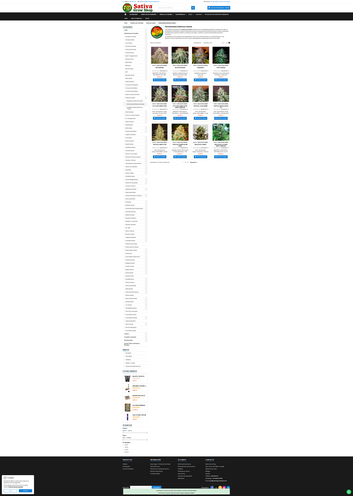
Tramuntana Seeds (131, 318)
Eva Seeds (129, 138)
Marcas (126, 350)
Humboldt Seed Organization (134, 208)
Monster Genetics (131, 218)
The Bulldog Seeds (131, 308)
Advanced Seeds (131, 46)
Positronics (129, 253)
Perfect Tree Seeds (131, 244)
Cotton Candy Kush (159, 106)
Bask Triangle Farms (132, 56)
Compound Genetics (132, 85)
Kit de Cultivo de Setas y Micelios (217, 14)
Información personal (184, 464)
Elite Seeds (129, 128)
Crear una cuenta (225, 1)
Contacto (209, 460)
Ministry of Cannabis (132, 221)
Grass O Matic (130, 173)
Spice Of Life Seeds (131, 298)
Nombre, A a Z (214, 43)
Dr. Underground (131, 118)
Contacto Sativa (155, 474)
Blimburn (128, 65)
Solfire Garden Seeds (132, 292)
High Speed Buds (131, 192)
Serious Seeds (130, 282)
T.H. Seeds (129, 305)
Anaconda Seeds (131, 49)
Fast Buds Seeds (130, 147)
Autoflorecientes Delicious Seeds (134, 108)
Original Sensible (131, 237)
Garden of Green (131, 160)
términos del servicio (156, 471)
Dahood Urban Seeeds (132, 94)
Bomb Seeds (129, 69)
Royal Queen (129, 273)
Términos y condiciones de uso (159, 469)
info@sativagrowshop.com (151, 1)
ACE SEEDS (128, 356)
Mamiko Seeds (130, 205)
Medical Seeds (130, 215)
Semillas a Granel (165, 14)
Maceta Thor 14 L (139, 376)
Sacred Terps (130, 276)
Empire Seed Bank (131, 131)
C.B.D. (190, 14)
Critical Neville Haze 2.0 (221, 106)
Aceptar (25, 491)
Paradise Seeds (130, 240)
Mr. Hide (128, 228)
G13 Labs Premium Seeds (133, 157)
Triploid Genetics (131, 321)
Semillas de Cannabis (148, 14)
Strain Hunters (130, 295)
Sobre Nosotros (155, 466)
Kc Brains (128, 202)
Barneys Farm (130, 59)
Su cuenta (182, 460)
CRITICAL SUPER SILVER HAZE (180, 145)
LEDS (126, 18)
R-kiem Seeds (130, 266)
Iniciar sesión (214, 1)
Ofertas (125, 464)
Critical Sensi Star (159, 144)
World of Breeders (131, 327)
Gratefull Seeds (130, 176)
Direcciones (181, 474)
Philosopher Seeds (131, 250)
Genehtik (128, 170)
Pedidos (180, 469)
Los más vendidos (130, 371)
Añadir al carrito (159, 80)
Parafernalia (180, 14)
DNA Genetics (130, 112)
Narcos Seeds (130, 231)
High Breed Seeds (131, 189)
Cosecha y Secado (130, 337)
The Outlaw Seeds (131, 314)
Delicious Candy (200, 144)
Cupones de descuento (185, 476)
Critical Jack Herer (200, 106)
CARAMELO (200, 68)
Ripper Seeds (130, 269)
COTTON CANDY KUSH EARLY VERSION (180, 106)
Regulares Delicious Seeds (135, 101)
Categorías (127, 27)
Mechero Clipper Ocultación (140, 386)
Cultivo (199, 14)
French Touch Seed (131, 154)
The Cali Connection (132, 311)
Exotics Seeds (130, 141)
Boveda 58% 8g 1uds (140, 395)
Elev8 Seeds (129, 125)
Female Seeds (130, 150)
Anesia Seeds (130, 53)
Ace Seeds (129, 43)
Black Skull (129, 62)
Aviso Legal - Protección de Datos (160, 464)
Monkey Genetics (131, 224)
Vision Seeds (129, 324)
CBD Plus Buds (130, 81)
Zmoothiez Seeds (131, 330)
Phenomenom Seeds (132, 247)
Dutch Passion (130, 122)
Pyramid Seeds (130, 260)
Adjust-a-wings (130, 363)
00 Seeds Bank (130, 40)
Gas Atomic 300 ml (139, 415)
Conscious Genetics (132, 88)
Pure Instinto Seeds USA (133, 257)
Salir (10, 491)
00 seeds (128, 353)
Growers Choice (130, 186)
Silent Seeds (129, 289)
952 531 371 (133, 1)
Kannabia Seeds (131, 212)
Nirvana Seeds (130, 234)
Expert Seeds (129, 144)
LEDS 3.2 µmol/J (136, 18)
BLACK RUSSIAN (180, 68)
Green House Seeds (132, 183)
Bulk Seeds (129, 78)
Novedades (134, 14)
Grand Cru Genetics (131, 167)
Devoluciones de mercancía (186, 466)
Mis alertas (181, 478)
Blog (147, 18)
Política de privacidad (16, 487)
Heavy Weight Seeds (132, 179)
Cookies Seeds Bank (132, 91)
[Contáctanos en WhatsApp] (349, 492)
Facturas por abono (184, 471)
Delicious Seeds (130, 98)
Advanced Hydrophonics (133, 366)
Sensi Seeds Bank (131, 285)
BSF (127, 72)
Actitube (128, 360)
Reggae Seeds (130, 263)
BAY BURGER (160, 68)
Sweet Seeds (129, 302)
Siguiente (194, 162)
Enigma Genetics (131, 134)
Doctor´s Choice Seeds (132, 115)
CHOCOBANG (220, 68)
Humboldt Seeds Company (134, 195)
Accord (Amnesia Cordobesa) (140, 405)
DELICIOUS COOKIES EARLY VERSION (221, 145)
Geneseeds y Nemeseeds (133, 163)
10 (127, 452)
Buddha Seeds (130, 75)
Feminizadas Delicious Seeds (135, 104)
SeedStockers (130, 279)
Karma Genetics (130, 199)
